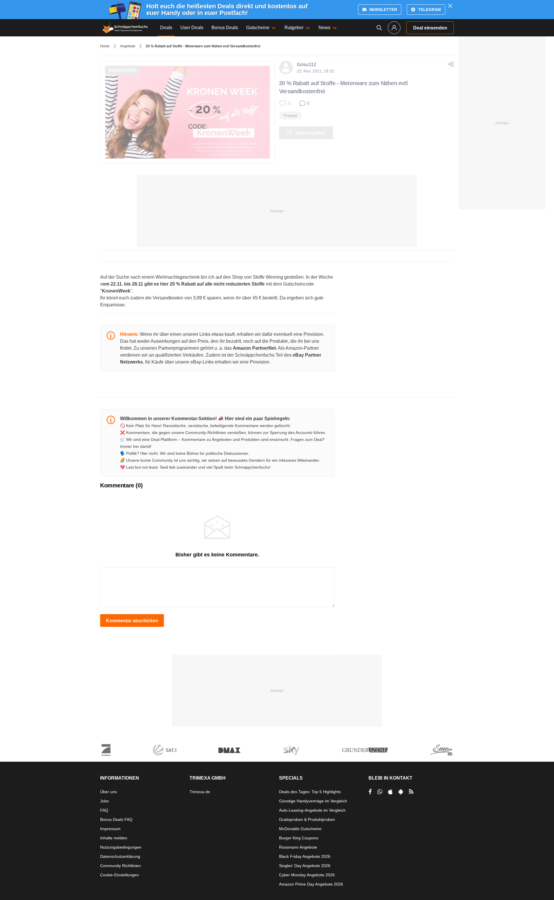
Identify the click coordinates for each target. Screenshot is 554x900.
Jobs (104, 801)
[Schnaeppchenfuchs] (125, 27)
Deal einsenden (430, 27)
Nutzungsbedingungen (120, 847)
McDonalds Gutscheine (300, 828)
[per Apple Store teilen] (390, 792)
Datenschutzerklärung (120, 856)
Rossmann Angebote (298, 847)
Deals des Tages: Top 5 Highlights (310, 791)
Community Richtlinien (120, 865)
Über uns (108, 791)
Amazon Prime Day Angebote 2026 (311, 884)
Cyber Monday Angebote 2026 (307, 875)
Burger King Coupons (298, 838)
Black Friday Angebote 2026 (304, 856)
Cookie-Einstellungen (119, 875)
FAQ (104, 810)
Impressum (110, 828)
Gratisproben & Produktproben (307, 819)
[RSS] (411, 792)
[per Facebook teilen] (370, 792)
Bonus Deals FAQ (116, 819)
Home (105, 46)
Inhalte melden (113, 838)
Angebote (127, 46)
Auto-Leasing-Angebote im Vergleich (312, 810)
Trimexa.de (200, 791)
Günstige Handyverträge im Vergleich (313, 801)
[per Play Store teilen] (400, 792)
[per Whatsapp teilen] (379, 792)
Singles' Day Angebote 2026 (304, 865)
